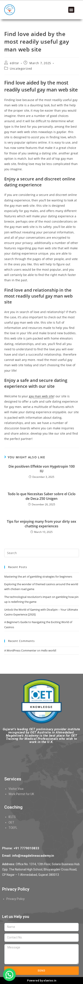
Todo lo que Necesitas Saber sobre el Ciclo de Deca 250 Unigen (42, 496)
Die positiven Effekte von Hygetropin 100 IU (42, 468)
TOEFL (13, 827)
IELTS (12, 817)
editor (14, 63)
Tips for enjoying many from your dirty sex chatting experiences (41, 523)
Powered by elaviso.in (41, 980)
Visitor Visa (16, 788)
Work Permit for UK (21, 794)
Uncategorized (21, 69)
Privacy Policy (15, 899)
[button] (71, 10)
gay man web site (41, 396)
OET (11, 822)
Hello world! (48, 650)
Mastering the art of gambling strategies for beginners (38, 576)
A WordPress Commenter (20, 650)
